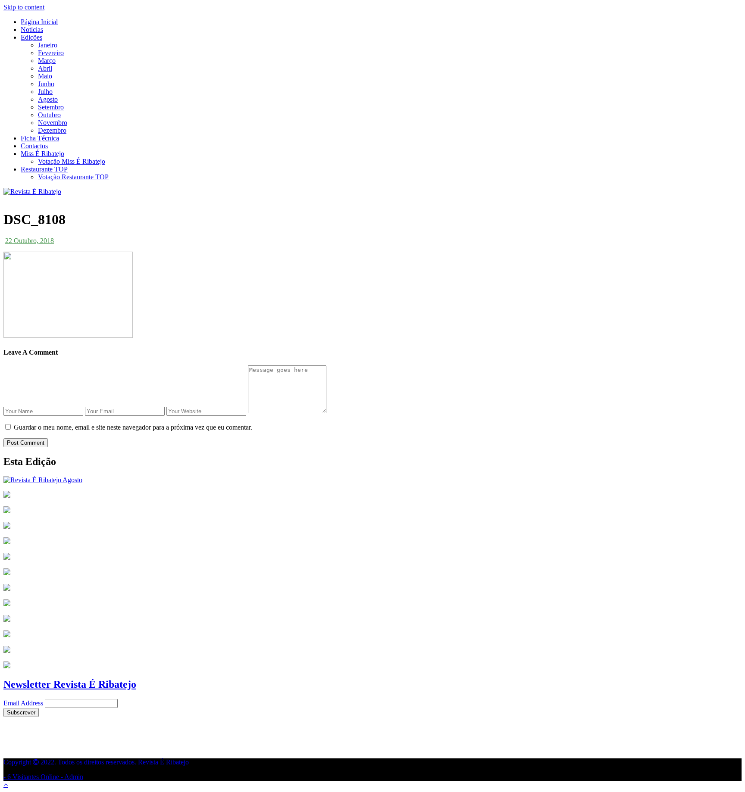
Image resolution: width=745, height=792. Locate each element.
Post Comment (25, 443)
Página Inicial (39, 21)
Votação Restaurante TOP (73, 177)
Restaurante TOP (44, 169)
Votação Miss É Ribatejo (71, 161)
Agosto (48, 99)
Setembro (51, 107)
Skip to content (23, 7)
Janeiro (47, 45)
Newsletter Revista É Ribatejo (69, 684)
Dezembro (52, 130)
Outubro (49, 114)
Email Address (23, 703)
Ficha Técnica (40, 138)
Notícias (32, 29)
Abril (45, 68)
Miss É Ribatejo (42, 153)
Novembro (52, 122)
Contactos (34, 146)
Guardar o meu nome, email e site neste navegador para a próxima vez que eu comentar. (133, 427)
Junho (46, 83)
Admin (73, 776)
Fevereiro (51, 52)
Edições (31, 37)
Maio (45, 76)
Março (47, 60)
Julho (45, 91)
